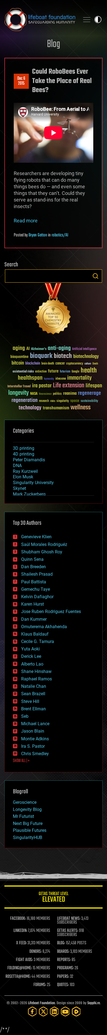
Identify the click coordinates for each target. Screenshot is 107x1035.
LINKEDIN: (20, 930)
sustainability (89, 401)
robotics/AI (60, 235)
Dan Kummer (34, 619)
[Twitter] (43, 1011)
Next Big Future (28, 823)
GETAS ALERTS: (67, 930)
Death (95, 363)
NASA (34, 394)
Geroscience (24, 802)
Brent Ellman (33, 708)
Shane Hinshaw (36, 671)
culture (88, 363)
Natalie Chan (33, 686)
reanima (70, 393)
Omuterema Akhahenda (44, 626)
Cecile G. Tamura (37, 641)
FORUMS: (39, 985)
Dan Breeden (33, 566)
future (53, 371)
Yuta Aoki (30, 649)
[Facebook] (32, 1011)
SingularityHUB (27, 837)
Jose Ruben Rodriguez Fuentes (51, 611)
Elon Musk (23, 476)
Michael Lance (35, 723)
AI (28, 349)
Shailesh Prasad (37, 574)
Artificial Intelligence (84, 349)
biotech (63, 356)
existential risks (23, 372)
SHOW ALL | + (21, 760)
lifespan (94, 386)
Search (95, 276)
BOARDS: (63, 951)
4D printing (23, 454)
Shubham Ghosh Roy (41, 551)
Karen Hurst (32, 604)
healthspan (30, 378)
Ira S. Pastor (33, 746)
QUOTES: (63, 985)
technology (30, 408)
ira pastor (42, 386)
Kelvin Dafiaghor (37, 596)
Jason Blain (32, 731)
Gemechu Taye (35, 589)
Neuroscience (45, 394)
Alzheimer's (38, 349)
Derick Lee (31, 656)
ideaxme (60, 379)
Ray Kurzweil (25, 471)
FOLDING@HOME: (19, 968)
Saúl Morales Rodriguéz (44, 544)
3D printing (23, 448)
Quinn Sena (32, 559)
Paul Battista (33, 581)
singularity (63, 401)
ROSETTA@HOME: (18, 976)
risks (52, 401)
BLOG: (61, 943)
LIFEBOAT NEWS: (68, 918)
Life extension (68, 385)
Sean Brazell (33, 693)
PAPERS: (63, 976)
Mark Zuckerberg (29, 494)
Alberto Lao (32, 664)
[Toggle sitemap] (86, 19)
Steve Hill (30, 701)
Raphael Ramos (36, 678)
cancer (60, 363)
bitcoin (18, 363)
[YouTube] (65, 1011)
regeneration (25, 400)
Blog (53, 44)
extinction (41, 372)
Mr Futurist (23, 816)
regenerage (89, 393)
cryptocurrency (74, 364)
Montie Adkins (35, 738)
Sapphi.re (93, 1003)
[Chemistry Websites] (53, 310)
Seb (25, 716)
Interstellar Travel (19, 387)
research (44, 401)
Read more (26, 220)
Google (75, 372)
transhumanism (56, 408)
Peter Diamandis (29, 459)
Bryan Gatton (38, 235)
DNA (17, 465)
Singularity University (33, 482)
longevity (18, 393)
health (89, 371)
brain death (47, 364)
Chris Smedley (35, 753)
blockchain (32, 363)
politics (57, 394)
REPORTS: (64, 960)
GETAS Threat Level (53, 898)
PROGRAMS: (65, 968)
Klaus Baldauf (35, 634)
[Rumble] (76, 1011)
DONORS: (35, 951)
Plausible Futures (29, 830)
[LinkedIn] (54, 1011)
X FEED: (21, 943)
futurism (65, 372)
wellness (81, 407)
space (74, 400)
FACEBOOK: (18, 918)
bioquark (41, 356)
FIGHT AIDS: (24, 960)
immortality (79, 378)
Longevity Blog (27, 809)
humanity (49, 379)
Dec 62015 (21, 81)
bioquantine (19, 356)
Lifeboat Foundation (41, 1003)
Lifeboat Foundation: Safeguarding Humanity (39, 19)
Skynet (19, 488)
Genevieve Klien (36, 536)
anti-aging (59, 348)
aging (19, 348)
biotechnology (86, 357)
